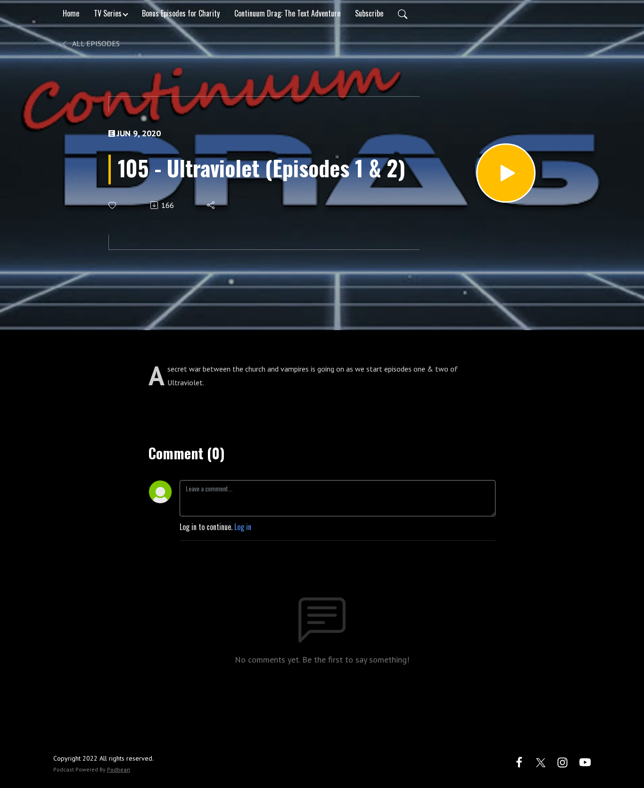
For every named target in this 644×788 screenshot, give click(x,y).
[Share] (211, 205)
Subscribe (369, 13)
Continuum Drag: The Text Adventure (287, 13)
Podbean (118, 769)
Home (71, 13)
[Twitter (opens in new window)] (540, 761)
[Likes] (112, 205)
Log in (242, 526)
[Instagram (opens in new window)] (562, 761)
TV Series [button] (108, 13)
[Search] (402, 13)
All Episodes (95, 43)
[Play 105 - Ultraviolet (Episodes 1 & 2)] (506, 173)
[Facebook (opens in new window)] (519, 761)
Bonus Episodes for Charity (181, 13)
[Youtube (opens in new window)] (585, 761)
